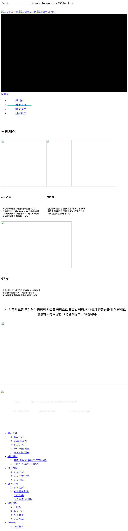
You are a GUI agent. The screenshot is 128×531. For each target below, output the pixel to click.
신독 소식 (19, 487)
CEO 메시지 (20, 441)
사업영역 (12, 456)
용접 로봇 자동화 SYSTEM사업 (30, 460)
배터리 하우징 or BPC (26, 464)
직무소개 (19, 511)
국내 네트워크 (21, 448)
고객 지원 (12, 483)
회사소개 (12, 433)
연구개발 (12, 468)
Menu (4, 94)
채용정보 (12, 503)
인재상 (17, 507)
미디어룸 (19, 495)
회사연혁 (19, 445)
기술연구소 (20, 472)
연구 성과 (19, 480)
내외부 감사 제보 (23, 499)
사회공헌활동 (21, 491)
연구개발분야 (21, 476)
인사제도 (21, 113)
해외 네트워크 (21, 452)
